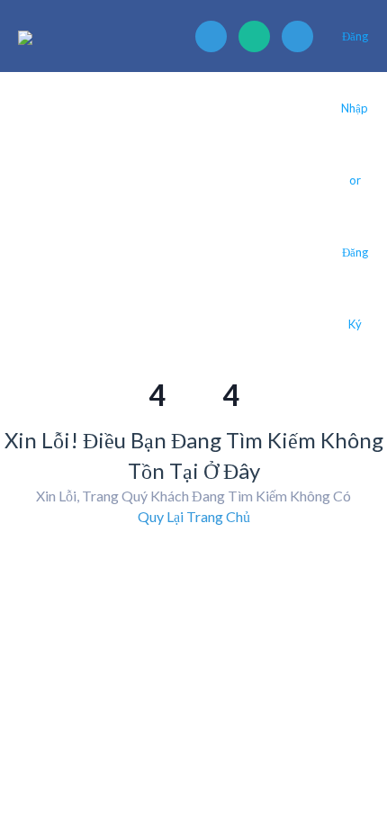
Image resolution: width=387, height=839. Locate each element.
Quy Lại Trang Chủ (194, 516)
